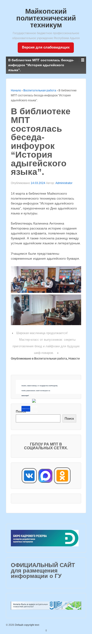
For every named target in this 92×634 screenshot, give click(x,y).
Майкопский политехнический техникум (46, 18)
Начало (16, 90)
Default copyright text (26, 624)
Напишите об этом (25, 408)
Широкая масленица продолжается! (42, 333)
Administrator (63, 183)
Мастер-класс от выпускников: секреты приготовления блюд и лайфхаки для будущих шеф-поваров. (46, 346)
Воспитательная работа (39, 90)
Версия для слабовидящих (46, 47)
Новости (74, 358)
